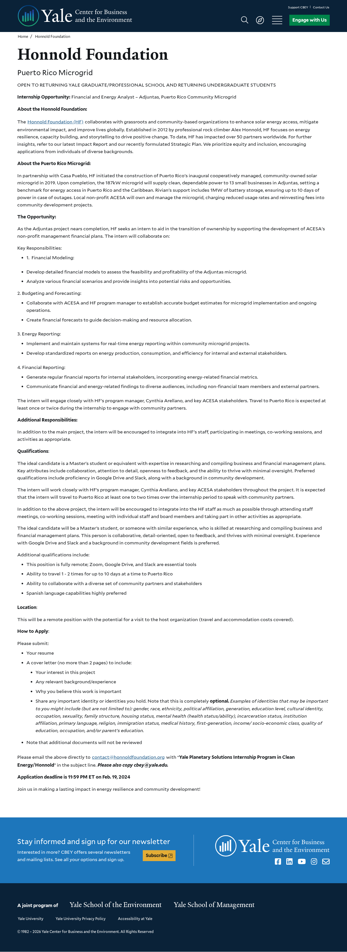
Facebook (277, 862)
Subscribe (156, 855)
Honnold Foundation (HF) (55, 122)
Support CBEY (298, 7)
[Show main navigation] (264, 20)
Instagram (313, 862)
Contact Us (321, 7)
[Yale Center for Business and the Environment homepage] (95, 16)
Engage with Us (309, 20)
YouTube (300, 862)
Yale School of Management (214, 905)
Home (23, 36)
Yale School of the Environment (116, 905)
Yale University (30, 918)
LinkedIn (288, 862)
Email (325, 862)
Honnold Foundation (52, 36)
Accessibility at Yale (135, 918)
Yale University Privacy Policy (81, 918)
